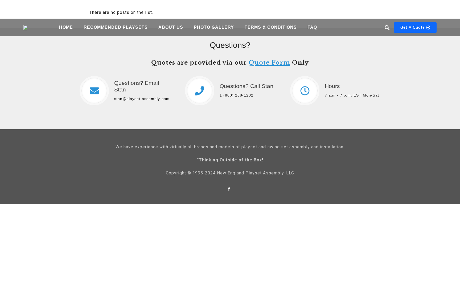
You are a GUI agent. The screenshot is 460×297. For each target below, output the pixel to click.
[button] (387, 27)
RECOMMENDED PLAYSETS (116, 27)
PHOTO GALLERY (214, 27)
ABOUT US (170, 27)
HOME (66, 27)
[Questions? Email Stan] (94, 90)
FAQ (312, 27)
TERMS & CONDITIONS (271, 27)
